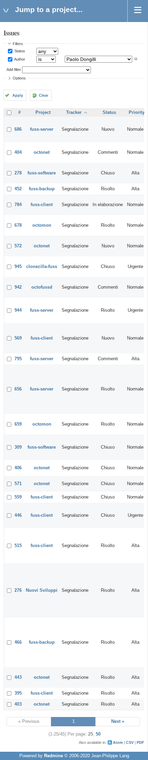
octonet (42, 152)
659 (18, 424)
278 (18, 173)
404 (18, 152)
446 (18, 515)
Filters (18, 44)
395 (18, 693)
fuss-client (42, 204)
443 (18, 677)
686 (18, 129)
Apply (17, 95)
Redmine (53, 755)
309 (18, 447)
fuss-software (42, 173)
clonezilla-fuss (41, 266)
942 (18, 287)
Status (19, 51)
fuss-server (41, 129)
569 (18, 338)
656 (18, 389)
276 (18, 590)
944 (18, 310)
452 (18, 188)
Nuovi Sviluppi (41, 590)
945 (18, 266)
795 (18, 358)
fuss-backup (42, 188)
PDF (140, 742)
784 (18, 204)
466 (18, 642)
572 (18, 246)
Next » (117, 721)
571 (18, 483)
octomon (41, 225)
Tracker (74, 112)
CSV (130, 742)
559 (18, 497)
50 (98, 734)
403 (18, 704)
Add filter (14, 69)
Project (43, 112)
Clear (43, 95)
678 (18, 225)
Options (19, 78)
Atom (118, 742)
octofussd (41, 287)
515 (18, 545)
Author (19, 59)
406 (18, 467)
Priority (137, 112)
